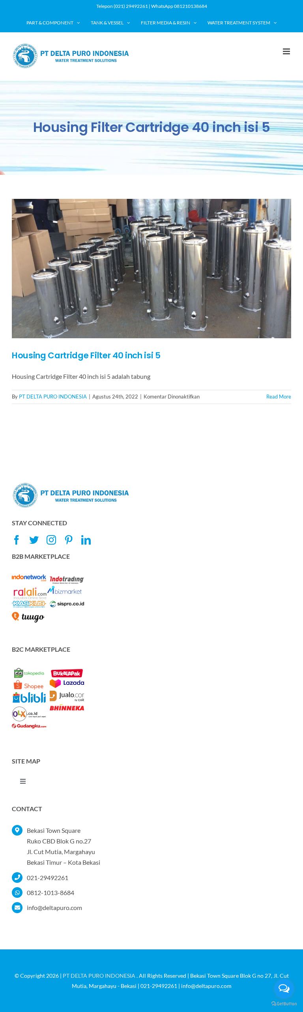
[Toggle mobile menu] (287, 51)
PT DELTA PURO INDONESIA (53, 396)
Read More (278, 396)
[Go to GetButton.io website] (284, 1003)
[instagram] (51, 540)
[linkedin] (86, 540)
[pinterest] (68, 540)
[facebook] (16, 540)
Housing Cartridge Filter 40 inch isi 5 (86, 355)
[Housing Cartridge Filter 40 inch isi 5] (151, 268)
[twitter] (34, 540)
